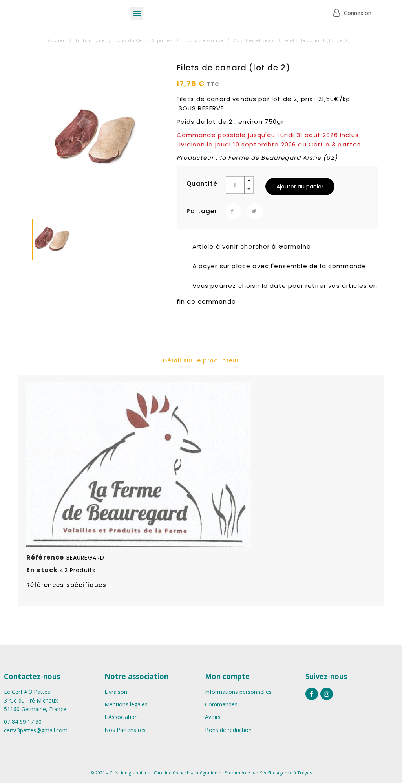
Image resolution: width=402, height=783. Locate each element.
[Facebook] (311, 694)
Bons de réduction (228, 730)
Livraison (115, 691)
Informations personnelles (238, 691)
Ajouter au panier (299, 186)
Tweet (255, 211)
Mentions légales (126, 704)
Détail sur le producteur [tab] (201, 360)
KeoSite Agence (275, 773)
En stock (42, 569)
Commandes (221, 704)
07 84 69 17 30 (23, 721)
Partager (233, 211)
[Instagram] (326, 694)
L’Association (121, 717)
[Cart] (305, 13)
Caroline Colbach (172, 773)
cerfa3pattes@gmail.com (36, 730)
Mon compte (227, 676)
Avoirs (213, 717)
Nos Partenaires (125, 730)
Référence (45, 557)
